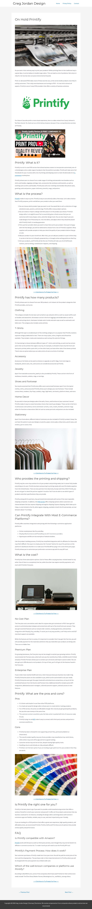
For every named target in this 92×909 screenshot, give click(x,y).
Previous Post (24, 892)
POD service (41, 502)
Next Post (69, 892)
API (34, 719)
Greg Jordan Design (29, 3)
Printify (17, 198)
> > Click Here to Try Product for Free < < (46, 292)
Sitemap (31, 903)
